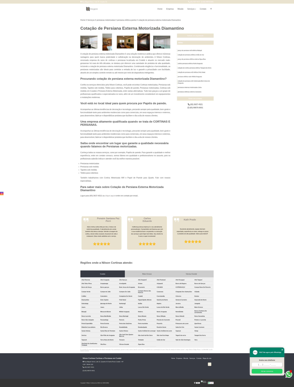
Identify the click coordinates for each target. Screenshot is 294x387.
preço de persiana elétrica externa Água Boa (192, 59)
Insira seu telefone (267, 360)
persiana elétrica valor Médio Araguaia (190, 76)
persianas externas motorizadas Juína (190, 87)
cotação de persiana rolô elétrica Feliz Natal (191, 72)
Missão (180, 9)
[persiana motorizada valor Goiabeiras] (161, 42)
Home (159, 9)
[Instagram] (209, 364)
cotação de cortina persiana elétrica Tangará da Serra (194, 68)
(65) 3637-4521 (195, 2)
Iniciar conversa (267, 371)
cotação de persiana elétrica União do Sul (191, 55)
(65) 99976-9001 (208, 2)
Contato (203, 9)
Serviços (190, 9)
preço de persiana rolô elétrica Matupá (190, 50)
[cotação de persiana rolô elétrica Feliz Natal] (125, 42)
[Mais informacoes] (211, 9)
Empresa (170, 9)
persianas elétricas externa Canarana (189, 92)
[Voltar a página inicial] (91, 9)
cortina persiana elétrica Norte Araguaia (190, 63)
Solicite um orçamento (195, 36)
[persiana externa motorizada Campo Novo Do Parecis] (89, 42)
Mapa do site (207, 358)
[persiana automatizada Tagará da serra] (107, 42)
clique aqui (109, 196)
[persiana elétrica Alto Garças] (143, 42)
